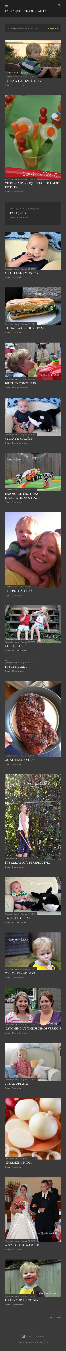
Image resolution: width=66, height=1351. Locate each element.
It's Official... (16, 667)
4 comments (18, 85)
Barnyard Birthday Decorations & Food (22, 496)
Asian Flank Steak (20, 760)
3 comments (17, 332)
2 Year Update (16, 1084)
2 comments (17, 867)
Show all (52, 28)
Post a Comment (20, 388)
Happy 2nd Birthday (21, 1300)
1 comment (17, 277)
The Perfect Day (18, 591)
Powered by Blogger (35, 1336)
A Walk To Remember (22, 1245)
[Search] (59, 5)
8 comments (22, 217)
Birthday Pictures (20, 383)
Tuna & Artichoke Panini (26, 328)
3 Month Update (18, 918)
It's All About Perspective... (27, 862)
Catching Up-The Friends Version (33, 1028)
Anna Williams (41, 1342)
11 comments (18, 191)
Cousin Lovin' (16, 646)
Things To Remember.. (23, 81)
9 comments (17, 1249)
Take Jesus (18, 213)
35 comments (18, 671)
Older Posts (54, 1317)
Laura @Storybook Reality (25, 11)
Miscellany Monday (21, 273)
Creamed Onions (19, 1162)
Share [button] (7, 85)
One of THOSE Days (20, 973)
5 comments (17, 502)
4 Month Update (18, 439)
